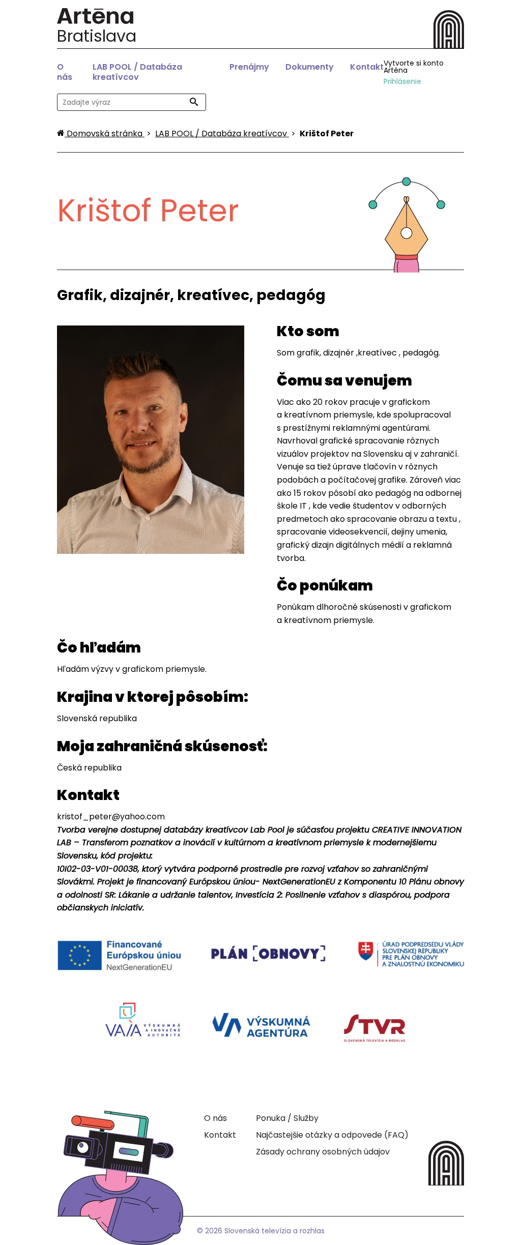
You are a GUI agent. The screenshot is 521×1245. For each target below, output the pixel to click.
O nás (64, 72)
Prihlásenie (402, 81)
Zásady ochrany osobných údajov (323, 1152)
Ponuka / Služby (287, 1118)
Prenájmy (249, 67)
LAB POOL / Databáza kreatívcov (137, 72)
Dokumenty (309, 67)
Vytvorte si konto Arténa (414, 66)
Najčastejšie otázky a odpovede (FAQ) (332, 1135)
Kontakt (367, 67)
